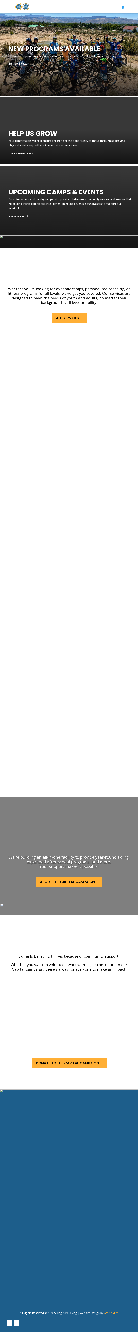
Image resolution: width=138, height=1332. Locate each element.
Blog (10, 1289)
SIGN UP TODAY (17, 64)
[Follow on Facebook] (9, 1323)
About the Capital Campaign (67, 881)
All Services (67, 318)
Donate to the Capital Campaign (67, 1063)
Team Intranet (18, 1295)
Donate (32, 1032)
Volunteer (35, 985)
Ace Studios (111, 1313)
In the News (16, 1283)
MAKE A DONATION (20, 153)
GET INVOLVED (17, 216)
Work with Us (39, 1009)
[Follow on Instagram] (16, 1323)
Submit (13, 1211)
